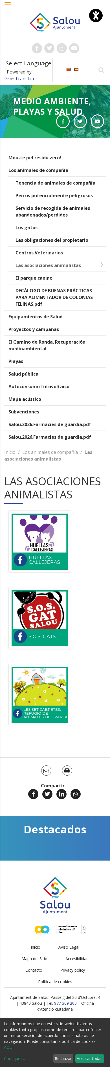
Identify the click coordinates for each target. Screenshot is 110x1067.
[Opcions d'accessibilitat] (96, 15)
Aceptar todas (89, 1058)
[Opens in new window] (62, 121)
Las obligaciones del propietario (52, 240)
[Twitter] (47, 794)
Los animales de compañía (38, 170)
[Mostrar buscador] (101, 69)
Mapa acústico (24, 399)
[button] (8, 7)
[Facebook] (33, 794)
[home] (55, 22)
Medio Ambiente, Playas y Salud (52, 106)
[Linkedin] (61, 794)
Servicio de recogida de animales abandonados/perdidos (53, 211)
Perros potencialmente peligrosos (54, 195)
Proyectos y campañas (33, 329)
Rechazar (63, 1058)
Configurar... (15, 1058)
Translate (25, 78)
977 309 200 (65, 1003)
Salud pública (23, 374)
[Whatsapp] (76, 794)
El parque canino (34, 278)
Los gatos (27, 227)
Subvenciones (23, 412)
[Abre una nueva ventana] (37, 48)
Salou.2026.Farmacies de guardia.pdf (49, 424)
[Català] (69, 69)
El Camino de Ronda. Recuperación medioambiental (46, 345)
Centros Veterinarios (39, 253)
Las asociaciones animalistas (48, 265)
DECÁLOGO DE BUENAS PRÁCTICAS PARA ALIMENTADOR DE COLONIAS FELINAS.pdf (54, 297)
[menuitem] (68, 69)
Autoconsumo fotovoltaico (38, 386)
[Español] (76, 69)
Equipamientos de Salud (35, 317)
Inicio (10, 452)
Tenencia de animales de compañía (55, 183)
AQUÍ (9, 1047)
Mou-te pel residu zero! (34, 158)
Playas (15, 361)
